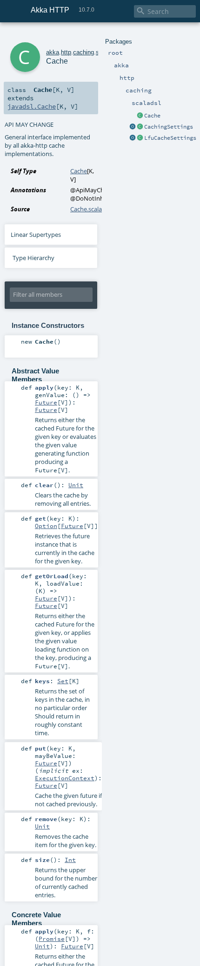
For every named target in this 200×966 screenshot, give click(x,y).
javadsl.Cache (31, 106)
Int (70, 859)
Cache (152, 115)
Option (46, 525)
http (66, 52)
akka (52, 52)
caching (83, 52)
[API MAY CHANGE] (140, 116)
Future (46, 402)
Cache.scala (86, 209)
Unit (75, 485)
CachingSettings (168, 127)
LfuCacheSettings (170, 138)
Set (62, 681)
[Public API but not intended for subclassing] (140, 127)
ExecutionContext (64, 778)
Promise (52, 938)
